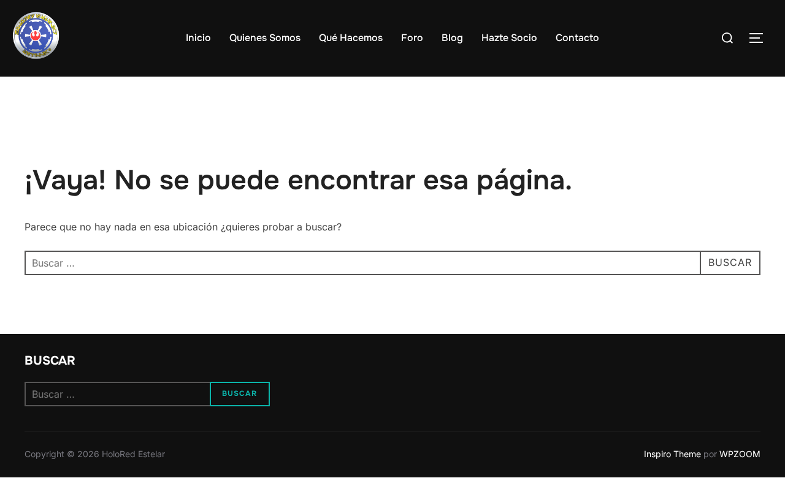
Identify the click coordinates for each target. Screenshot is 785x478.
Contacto (577, 37)
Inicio (198, 37)
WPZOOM (739, 454)
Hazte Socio (509, 37)
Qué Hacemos (351, 37)
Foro (412, 37)
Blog (452, 37)
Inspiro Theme (672, 454)
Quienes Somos (265, 37)
